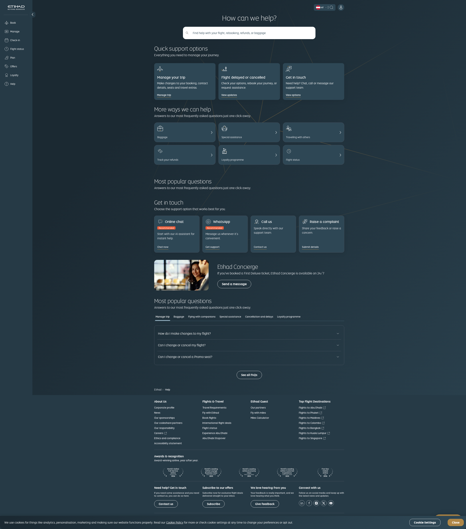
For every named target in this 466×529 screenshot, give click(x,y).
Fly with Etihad (210, 412)
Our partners (258, 407)
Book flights (209, 417)
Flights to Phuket (309, 412)
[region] (233, 522)
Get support (213, 247)
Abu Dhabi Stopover (214, 438)
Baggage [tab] (179, 316)
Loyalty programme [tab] (289, 316)
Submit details (310, 247)
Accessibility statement (168, 443)
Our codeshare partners (168, 423)
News (157, 412)
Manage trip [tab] (163, 316)
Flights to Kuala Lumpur (312, 433)
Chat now (162, 247)
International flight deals (216, 423)
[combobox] (251, 33)
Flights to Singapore (310, 438)
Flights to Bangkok (310, 428)
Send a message (236, 284)
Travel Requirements (214, 407)
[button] (32, 14)
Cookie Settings (425, 522)
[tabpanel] (249, 352)
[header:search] (331, 7)
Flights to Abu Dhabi (310, 407)
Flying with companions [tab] (202, 316)
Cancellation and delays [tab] (259, 316)
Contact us (166, 504)
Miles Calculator (260, 417)
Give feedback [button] (265, 504)
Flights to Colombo (310, 423)
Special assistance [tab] (230, 316)
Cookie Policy (174, 522)
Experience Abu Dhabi (214, 433)
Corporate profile (164, 407)
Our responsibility (164, 428)
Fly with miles (258, 412)
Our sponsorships (164, 417)
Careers (158, 433)
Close (455, 522)
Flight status (209, 428)
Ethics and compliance (167, 438)
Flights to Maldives (309, 417)
